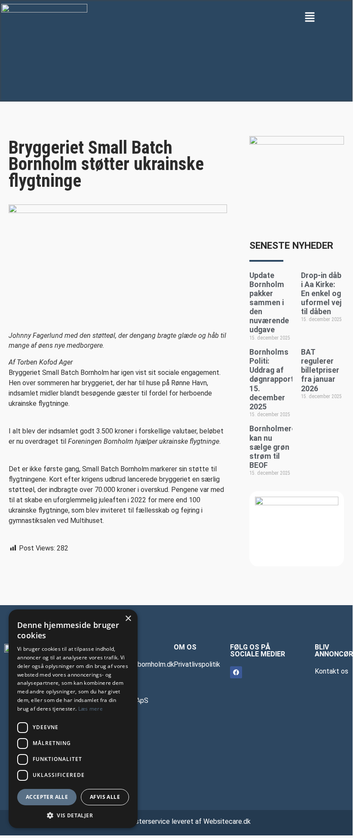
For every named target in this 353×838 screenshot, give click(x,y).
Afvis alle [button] (105, 797)
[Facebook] (236, 672)
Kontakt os (331, 671)
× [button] (128, 618)
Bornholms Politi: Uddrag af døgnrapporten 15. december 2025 (275, 379)
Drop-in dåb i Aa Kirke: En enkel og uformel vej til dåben (321, 293)
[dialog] (73, 718)
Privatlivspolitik (197, 664)
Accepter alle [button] (47, 797)
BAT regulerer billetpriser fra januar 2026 (320, 370)
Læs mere (90, 708)
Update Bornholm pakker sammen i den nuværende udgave (269, 302)
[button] (309, 16)
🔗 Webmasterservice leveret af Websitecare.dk (176, 821)
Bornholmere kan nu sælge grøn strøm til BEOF (272, 446)
